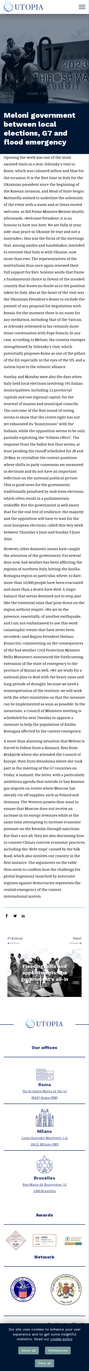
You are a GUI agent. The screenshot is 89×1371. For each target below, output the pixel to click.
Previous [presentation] (15, 938)
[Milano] (44, 1124)
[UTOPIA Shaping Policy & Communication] (23, 7)
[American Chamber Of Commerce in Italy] (23, 1289)
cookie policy (61, 1339)
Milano (44, 1131)
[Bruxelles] (44, 1171)
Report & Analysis (62, 93)
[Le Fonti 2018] (73, 1240)
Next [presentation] (77, 938)
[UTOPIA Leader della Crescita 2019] (16, 1240)
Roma (44, 1084)
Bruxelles (44, 1178)
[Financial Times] (45, 1240)
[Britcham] (66, 1289)
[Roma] (44, 1077)
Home (33, 93)
